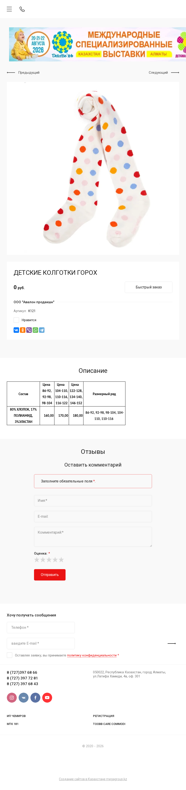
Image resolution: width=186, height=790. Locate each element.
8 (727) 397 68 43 (22, 683)
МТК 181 (12, 724)
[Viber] (29, 330)
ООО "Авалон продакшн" (34, 302)
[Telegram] (41, 330)
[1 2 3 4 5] (93, 559)
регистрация (103, 716)
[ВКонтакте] (16, 330)
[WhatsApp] (35, 330)
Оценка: (42, 553)
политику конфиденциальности (92, 655)
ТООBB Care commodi (109, 724)
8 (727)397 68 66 (22, 672)
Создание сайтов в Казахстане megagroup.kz (93, 779)
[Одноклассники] (22, 330)
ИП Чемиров (16, 716)
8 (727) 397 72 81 (22, 678)
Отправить (50, 575)
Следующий (158, 73)
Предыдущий (28, 73)
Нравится (29, 320)
